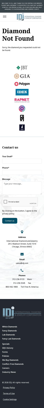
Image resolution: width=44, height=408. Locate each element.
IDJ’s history (7, 348)
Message (6, 179)
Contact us (9, 220)
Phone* (5, 167)
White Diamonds (9, 326)
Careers (5, 368)
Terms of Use (9, 393)
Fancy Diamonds (9, 330)
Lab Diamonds (8, 334)
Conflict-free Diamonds (13, 364)
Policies (5, 356)
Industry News (9, 372)
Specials (6, 344)
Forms (5, 352)
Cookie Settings (10, 399)
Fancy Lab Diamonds (11, 338)
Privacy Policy (9, 387)
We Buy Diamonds (10, 360)
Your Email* (7, 156)
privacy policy (8, 213)
